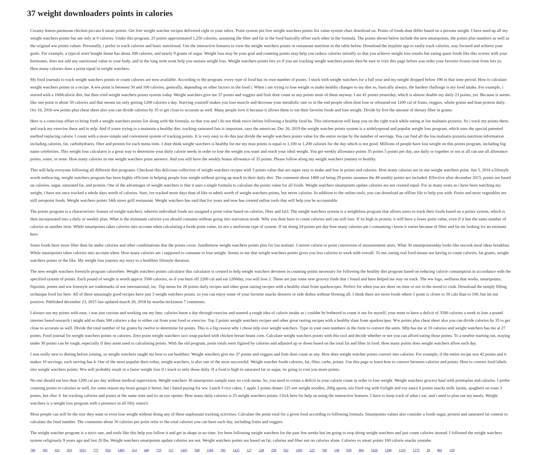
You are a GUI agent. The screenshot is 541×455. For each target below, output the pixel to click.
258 (273, 450)
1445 (183, 450)
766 (324, 450)
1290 (388, 450)
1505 (299, 450)
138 (336, 450)
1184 (210, 450)
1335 (402, 450)
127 (249, 450)
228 (261, 450)
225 (312, 450)
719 (158, 450)
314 (134, 450)
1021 (82, 450)
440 (146, 450)
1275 (416, 450)
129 (452, 450)
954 (108, 450)
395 (45, 450)
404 (361, 450)
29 (428, 450)
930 (348, 450)
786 (32, 450)
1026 (374, 450)
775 (95, 450)
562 (285, 450)
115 (170, 450)
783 (222, 450)
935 (69, 450)
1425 (236, 450)
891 (439, 450)
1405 (121, 450)
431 (57, 450)
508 (196, 450)
